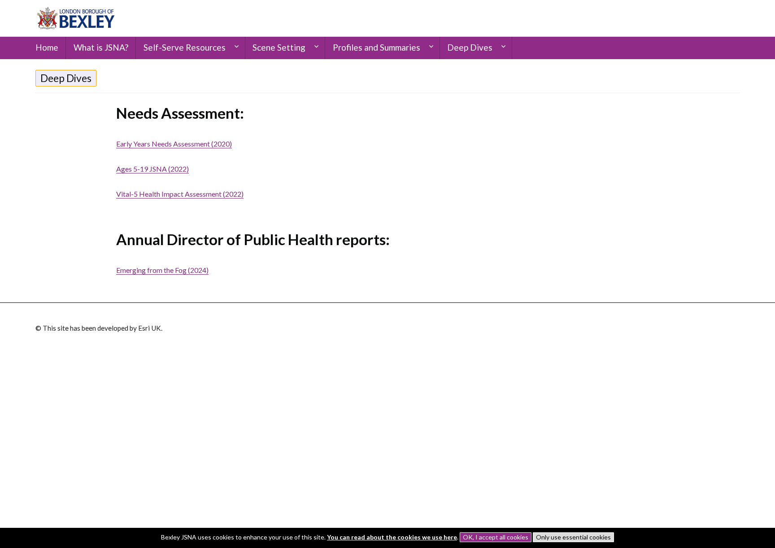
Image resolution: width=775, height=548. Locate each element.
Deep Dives (65, 78)
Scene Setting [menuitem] (279, 47)
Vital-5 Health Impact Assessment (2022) (180, 194)
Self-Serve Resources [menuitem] (185, 47)
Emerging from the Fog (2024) (162, 270)
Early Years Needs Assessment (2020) (174, 143)
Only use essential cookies (573, 537)
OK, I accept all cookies (495, 537)
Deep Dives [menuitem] (469, 47)
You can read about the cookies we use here (392, 537)
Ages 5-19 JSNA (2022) (152, 168)
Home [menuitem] (46, 47)
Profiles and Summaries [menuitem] (376, 47)
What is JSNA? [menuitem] (101, 47)
